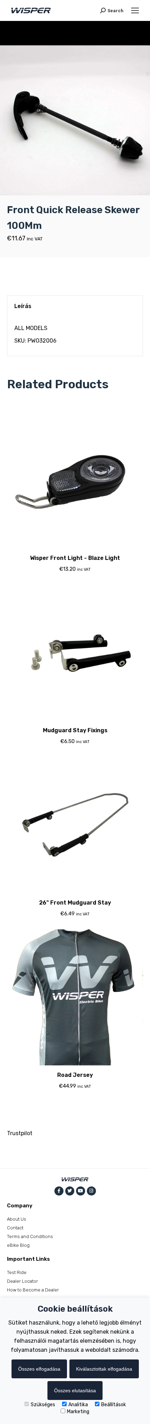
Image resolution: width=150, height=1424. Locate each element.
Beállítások (113, 1405)
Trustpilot (19, 1133)
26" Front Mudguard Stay (75, 902)
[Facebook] (58, 1191)
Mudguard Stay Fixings (75, 730)
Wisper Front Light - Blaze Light (75, 558)
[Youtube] (80, 1191)
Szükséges (43, 1405)
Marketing (78, 1412)
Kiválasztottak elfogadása (104, 1369)
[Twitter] (69, 1191)
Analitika (78, 1405)
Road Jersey (75, 1075)
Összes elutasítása (75, 1390)
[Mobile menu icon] (135, 10)
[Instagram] (91, 1191)
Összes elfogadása (39, 1369)
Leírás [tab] (22, 306)
